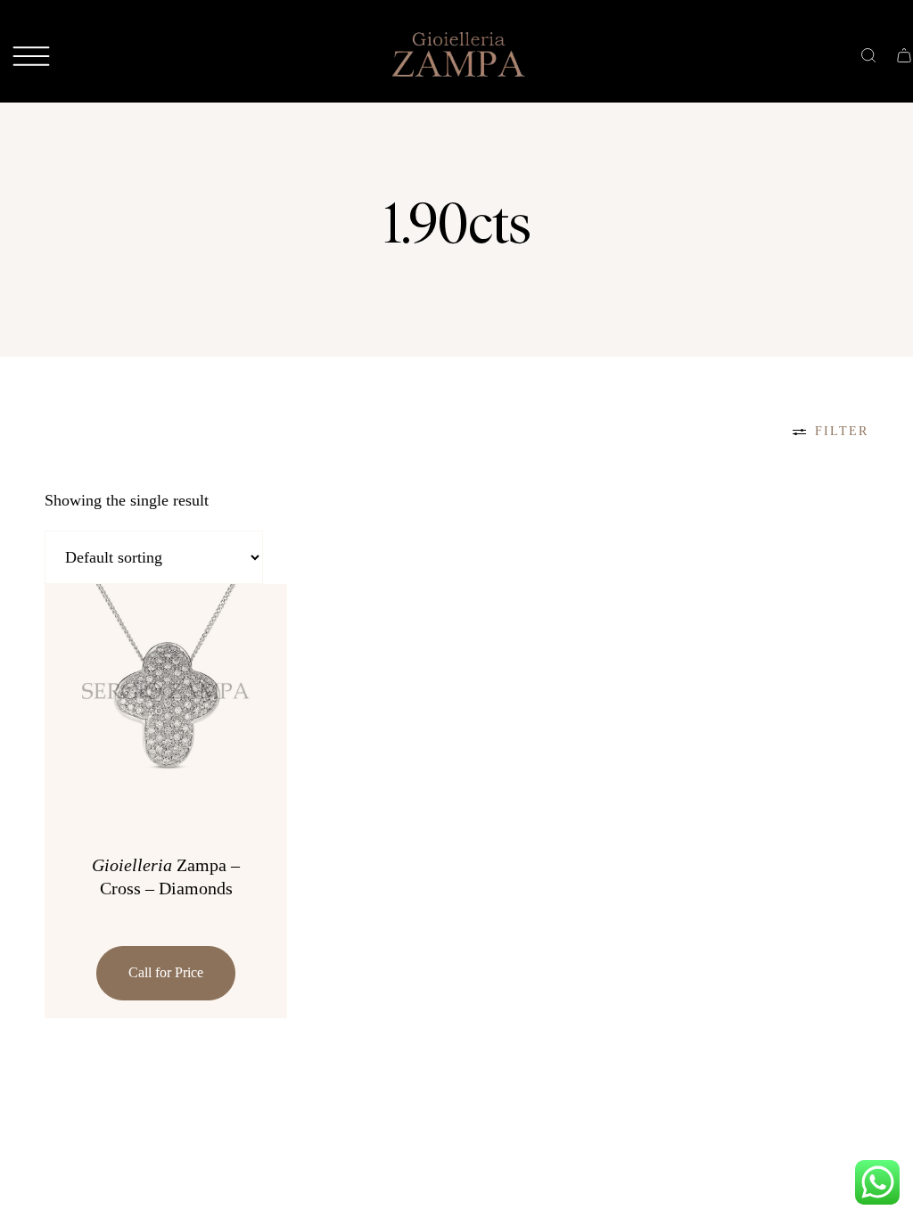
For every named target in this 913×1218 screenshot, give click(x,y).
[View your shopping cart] (904, 53)
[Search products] (868, 53)
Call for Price (165, 972)
